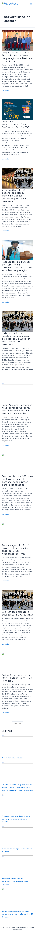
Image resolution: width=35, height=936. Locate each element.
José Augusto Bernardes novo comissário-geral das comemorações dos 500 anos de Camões (17, 409)
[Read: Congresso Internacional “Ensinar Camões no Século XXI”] (17, 109)
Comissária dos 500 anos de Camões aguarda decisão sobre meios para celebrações (17, 480)
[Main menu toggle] (31, 4)
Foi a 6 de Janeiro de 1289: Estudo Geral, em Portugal (17, 678)
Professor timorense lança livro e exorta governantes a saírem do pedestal (16, 819)
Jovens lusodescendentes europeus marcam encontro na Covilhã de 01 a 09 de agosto (17, 914)
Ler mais (17, 724)
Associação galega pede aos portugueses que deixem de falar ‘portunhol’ (15, 881)
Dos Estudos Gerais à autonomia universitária (17, 613)
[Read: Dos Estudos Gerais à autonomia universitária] (17, 600)
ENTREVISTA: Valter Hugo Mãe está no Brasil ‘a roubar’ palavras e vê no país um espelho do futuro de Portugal (17, 787)
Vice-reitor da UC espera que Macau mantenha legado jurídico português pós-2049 (14, 195)
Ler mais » (6, 90)
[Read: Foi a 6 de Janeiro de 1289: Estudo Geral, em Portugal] (17, 663)
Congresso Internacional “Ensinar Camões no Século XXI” (17, 124)
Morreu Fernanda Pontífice (12, 758)
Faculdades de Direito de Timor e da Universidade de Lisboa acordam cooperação (17, 266)
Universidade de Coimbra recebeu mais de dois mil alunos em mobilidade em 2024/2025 (16, 339)
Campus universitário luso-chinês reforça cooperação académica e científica (17, 57)
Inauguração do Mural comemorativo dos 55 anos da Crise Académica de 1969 (15, 549)
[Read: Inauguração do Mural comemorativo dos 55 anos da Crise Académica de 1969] (17, 533)
